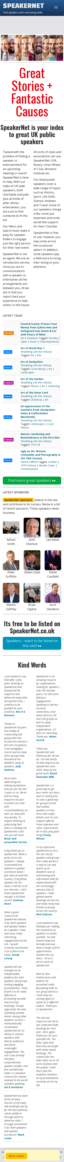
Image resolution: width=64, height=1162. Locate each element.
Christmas (36, 399)
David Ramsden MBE (46, 775)
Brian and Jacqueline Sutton (15, 840)
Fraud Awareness (49, 341)
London (52, 461)
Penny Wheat (43, 836)
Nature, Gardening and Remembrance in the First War (40, 435)
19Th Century (28, 465)
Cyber (24, 341)
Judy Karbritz (12, 768)
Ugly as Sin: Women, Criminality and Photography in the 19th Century (40, 454)
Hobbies (8, 382)
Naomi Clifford (29, 461)
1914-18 (35, 444)
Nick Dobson (44, 914)
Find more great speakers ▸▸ (32, 480)
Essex (33, 341)
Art (32, 355)
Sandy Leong (11, 956)
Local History (38, 369)
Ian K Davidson (30, 338)
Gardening (54, 386)
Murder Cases (47, 465)
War (39, 355)
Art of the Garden (32, 379)
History (8, 352)
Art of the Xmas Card (34, 392)
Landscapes (27, 372)
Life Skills (8, 333)
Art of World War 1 (32, 348)
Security (53, 338)
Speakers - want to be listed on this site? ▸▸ (32, 643)
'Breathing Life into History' (36, 351)
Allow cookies (16, 1156)
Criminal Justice (29, 469)
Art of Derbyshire (32, 361)
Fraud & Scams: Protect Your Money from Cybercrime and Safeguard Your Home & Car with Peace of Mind (39, 329)
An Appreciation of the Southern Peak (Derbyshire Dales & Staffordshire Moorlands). (38, 412)
